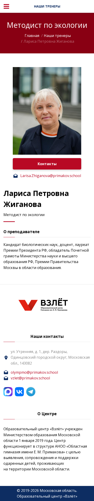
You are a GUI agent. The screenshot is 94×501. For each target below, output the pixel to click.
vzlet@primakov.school (30, 378)
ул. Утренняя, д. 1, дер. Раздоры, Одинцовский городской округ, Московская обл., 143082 (50, 357)
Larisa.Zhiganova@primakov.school (50, 175)
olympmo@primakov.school (34, 372)
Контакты (47, 163)
